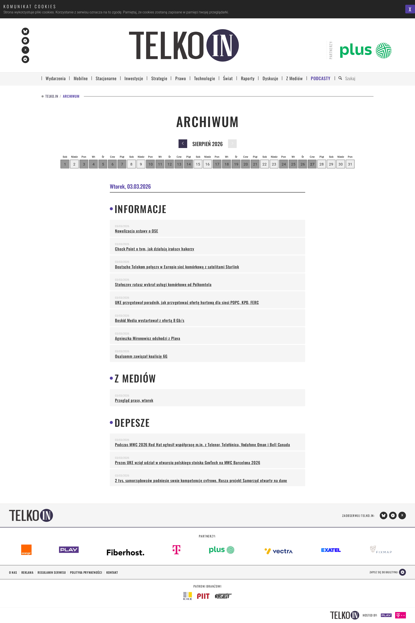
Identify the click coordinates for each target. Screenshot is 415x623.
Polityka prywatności (86, 572)
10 (150, 164)
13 (179, 164)
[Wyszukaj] (341, 78)
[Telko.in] (184, 45)
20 (246, 164)
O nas (13, 572)
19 (236, 164)
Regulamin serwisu (52, 572)
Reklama (27, 572)
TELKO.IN (51, 96)
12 (170, 164)
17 (217, 164)
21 (255, 164)
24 (284, 164)
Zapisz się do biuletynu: (384, 572)
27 (312, 164)
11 (160, 164)
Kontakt (112, 572)
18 (227, 164)
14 (189, 164)
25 (293, 164)
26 (303, 164)
